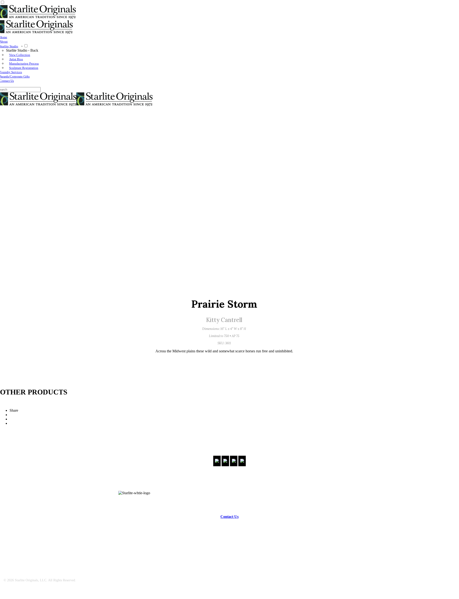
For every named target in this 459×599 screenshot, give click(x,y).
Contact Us (229, 517)
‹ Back (33, 50)
